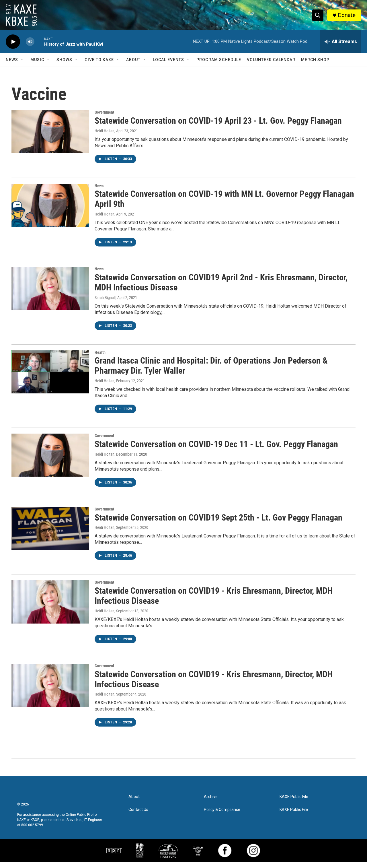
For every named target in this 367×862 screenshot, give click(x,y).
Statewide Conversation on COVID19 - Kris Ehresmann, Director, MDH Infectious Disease (214, 596)
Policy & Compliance (222, 809)
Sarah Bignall (105, 297)
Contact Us (138, 809)
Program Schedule (218, 59)
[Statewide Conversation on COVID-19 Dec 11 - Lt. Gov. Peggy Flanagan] (50, 455)
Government (104, 112)
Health (100, 352)
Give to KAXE (99, 59)
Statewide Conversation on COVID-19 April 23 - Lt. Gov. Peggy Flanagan (218, 121)
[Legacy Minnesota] (140, 850)
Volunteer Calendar (271, 59)
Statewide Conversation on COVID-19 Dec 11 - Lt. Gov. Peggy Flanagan (216, 444)
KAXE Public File (294, 797)
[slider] (39, 41)
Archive (211, 797)
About (133, 59)
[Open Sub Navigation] (22, 59)
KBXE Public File (294, 809)
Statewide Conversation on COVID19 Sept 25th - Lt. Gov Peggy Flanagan (218, 517)
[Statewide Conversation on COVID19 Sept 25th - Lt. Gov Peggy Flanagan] (50, 528)
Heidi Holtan (104, 131)
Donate (347, 15)
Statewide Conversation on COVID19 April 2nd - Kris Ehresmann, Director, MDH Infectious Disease (221, 282)
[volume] (30, 41)
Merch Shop (315, 59)
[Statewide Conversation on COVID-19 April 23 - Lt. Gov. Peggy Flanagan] (50, 131)
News (12, 59)
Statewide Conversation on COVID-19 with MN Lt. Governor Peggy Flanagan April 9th (224, 199)
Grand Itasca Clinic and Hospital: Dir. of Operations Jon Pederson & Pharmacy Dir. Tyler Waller (211, 366)
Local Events (168, 59)
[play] (12, 41)
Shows (64, 59)
